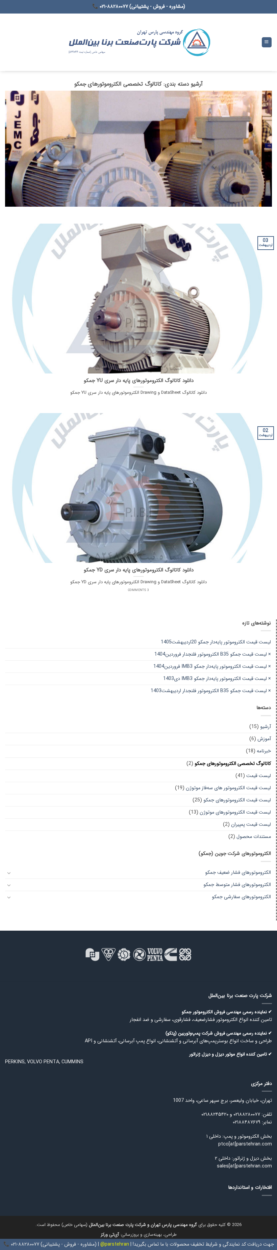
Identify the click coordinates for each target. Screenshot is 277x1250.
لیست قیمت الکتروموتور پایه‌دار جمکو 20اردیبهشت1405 (216, 642)
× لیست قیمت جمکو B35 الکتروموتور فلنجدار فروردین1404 (212, 654)
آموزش (264, 739)
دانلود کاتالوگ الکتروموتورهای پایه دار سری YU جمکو (139, 381)
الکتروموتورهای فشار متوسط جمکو (237, 885)
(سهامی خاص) (129, 1224)
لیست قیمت (258, 776)
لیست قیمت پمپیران (251, 824)
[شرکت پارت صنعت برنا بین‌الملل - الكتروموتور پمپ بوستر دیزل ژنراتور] (138, 42)
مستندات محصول (253, 837)
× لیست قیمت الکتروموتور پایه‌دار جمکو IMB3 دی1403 (217, 679)
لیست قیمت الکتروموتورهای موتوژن (235, 812)
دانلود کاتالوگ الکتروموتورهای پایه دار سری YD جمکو (139, 570)
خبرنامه (264, 751)
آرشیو (265, 727)
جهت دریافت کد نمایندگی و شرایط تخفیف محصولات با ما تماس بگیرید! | (201, 1244)
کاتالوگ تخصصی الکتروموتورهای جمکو (233, 764)
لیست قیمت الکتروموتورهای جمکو (237, 800)
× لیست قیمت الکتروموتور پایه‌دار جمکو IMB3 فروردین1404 (212, 667)
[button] (267, 42)
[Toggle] (9, 873)
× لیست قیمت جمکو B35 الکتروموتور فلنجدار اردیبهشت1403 (211, 691)
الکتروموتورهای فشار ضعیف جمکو (238, 873)
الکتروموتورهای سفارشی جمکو (241, 897)
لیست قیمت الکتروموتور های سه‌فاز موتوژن (228, 788)
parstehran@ (114, 1244)
